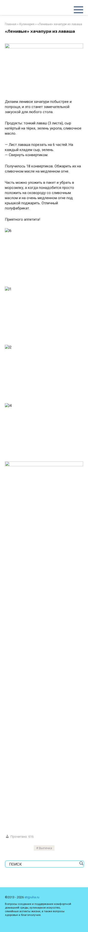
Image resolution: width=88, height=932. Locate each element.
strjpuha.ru (31, 897)
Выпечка (45, 848)
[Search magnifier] (81, 863)
